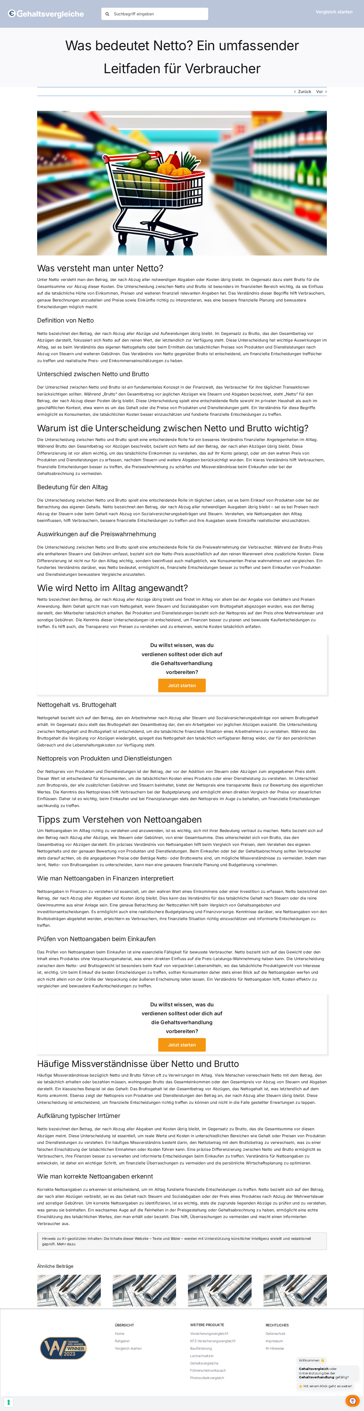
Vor (319, 91)
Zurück (304, 91)
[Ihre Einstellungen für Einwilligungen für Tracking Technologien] (8, 1402)
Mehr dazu (66, 1244)
